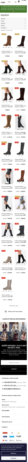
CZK (9, 1)
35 (3, 264)
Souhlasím (13, 458)
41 (11, 47)
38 (3, 47)
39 (6, 47)
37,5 (20, 47)
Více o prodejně (5, 410)
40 (8, 47)
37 (3, 74)
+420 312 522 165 (10, 385)
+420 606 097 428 (10, 382)
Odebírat (14, 369)
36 (17, 47)
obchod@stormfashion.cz (12, 389)
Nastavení (13, 453)
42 (22, 155)
